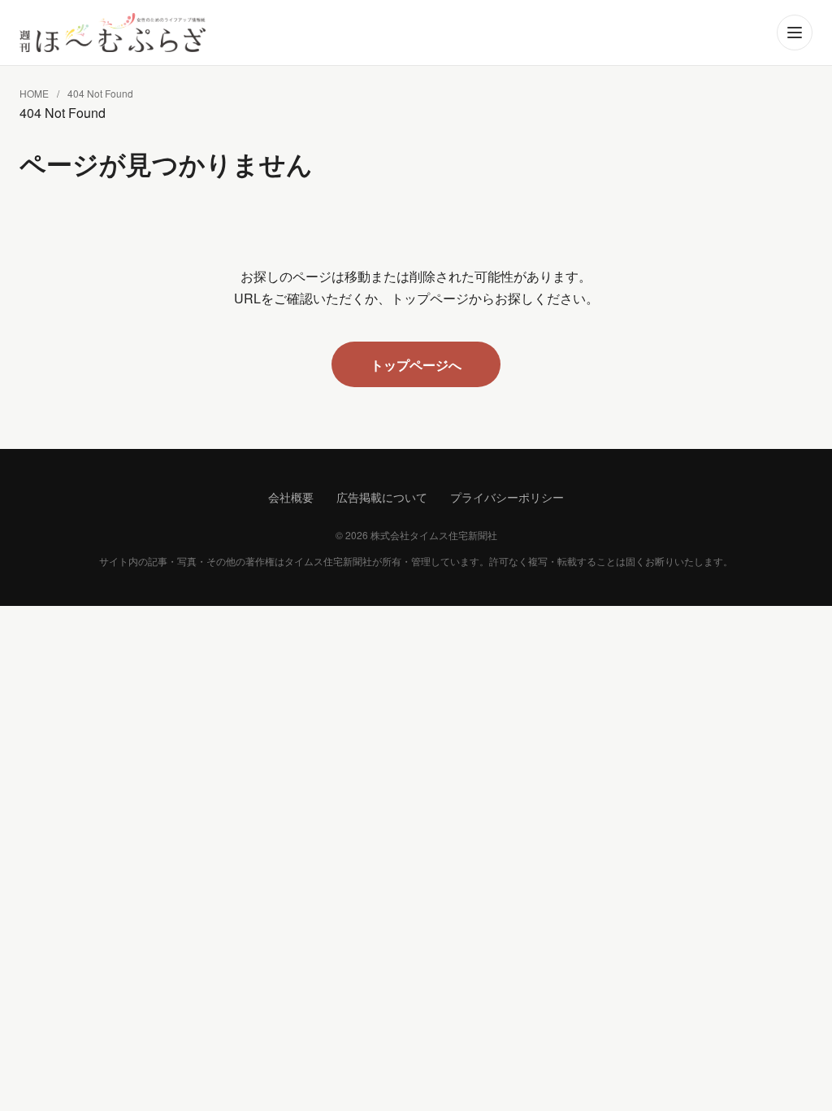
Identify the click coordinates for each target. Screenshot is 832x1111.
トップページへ (416, 364)
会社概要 (291, 497)
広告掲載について (381, 497)
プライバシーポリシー (507, 497)
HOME (34, 93)
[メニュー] (794, 32)
